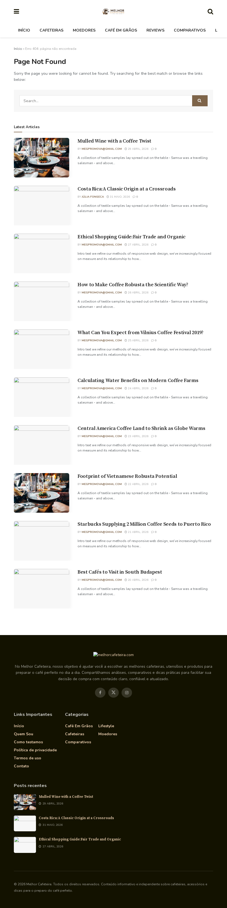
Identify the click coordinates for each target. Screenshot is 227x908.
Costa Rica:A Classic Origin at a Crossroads (127, 189)
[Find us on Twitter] (113, 693)
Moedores (84, 30)
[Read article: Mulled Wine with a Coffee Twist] (41, 157)
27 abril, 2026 (137, 245)
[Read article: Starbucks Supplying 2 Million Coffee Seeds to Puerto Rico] (41, 541)
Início (24, 30)
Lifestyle (106, 726)
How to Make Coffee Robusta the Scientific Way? (133, 285)
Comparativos (190, 30)
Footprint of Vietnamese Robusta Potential (127, 476)
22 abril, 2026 (137, 484)
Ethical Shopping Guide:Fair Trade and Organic (131, 237)
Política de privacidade (35, 750)
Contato (21, 766)
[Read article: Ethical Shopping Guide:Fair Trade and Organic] (41, 253)
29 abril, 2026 (137, 149)
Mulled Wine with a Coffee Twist (114, 141)
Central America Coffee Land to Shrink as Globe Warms (141, 428)
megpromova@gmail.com (102, 149)
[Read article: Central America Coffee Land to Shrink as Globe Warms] (41, 445)
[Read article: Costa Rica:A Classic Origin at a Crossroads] (41, 205)
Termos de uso (27, 758)
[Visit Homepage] (113, 11)
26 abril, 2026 (137, 293)
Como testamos (28, 742)
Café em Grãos (121, 30)
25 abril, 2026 (137, 340)
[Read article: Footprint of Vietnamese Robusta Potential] (41, 493)
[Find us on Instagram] (127, 693)
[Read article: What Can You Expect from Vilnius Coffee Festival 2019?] (41, 349)
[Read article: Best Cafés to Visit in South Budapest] (41, 588)
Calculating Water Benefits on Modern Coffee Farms (138, 380)
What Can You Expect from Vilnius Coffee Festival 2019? (140, 332)
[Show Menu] (16, 12)
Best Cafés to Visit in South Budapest (120, 572)
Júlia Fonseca (93, 197)
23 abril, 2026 (137, 436)
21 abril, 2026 (137, 532)
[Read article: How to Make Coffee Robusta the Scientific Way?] (41, 301)
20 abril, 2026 (137, 580)
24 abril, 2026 (137, 388)
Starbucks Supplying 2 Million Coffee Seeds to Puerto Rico (144, 524)
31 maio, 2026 (119, 197)
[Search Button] (210, 12)
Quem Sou (23, 734)
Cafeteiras (51, 30)
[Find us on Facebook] (100, 693)
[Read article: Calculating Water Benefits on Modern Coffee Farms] (41, 397)
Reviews (155, 30)
